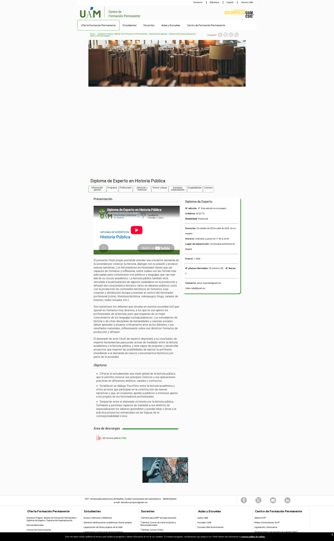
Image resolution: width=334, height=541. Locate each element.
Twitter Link (258, 500)
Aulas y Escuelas (170, 25)
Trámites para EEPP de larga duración (158, 518)
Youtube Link (273, 500)
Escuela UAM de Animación (210, 527)
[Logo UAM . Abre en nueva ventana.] (92, 18)
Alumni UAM (247, 2)
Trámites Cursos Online (151, 530)
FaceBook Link (244, 500)
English (230, 2)
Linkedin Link (287, 500)
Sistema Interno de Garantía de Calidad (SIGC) (276, 532)
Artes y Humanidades (100, 36)
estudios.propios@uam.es (134, 502)
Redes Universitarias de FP (267, 522)
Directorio (198, 2)
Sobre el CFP (260, 518)
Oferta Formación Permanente (98, 25)
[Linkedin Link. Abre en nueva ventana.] (231, 34)
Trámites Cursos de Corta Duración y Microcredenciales (158, 523)
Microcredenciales (35, 525)
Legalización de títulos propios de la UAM (103, 527)
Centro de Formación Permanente (206, 25)
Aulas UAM (202, 518)
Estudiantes (130, 25)
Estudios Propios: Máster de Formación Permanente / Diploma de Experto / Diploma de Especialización (147, 34)
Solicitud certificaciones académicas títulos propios (108, 522)
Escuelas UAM (204, 522)
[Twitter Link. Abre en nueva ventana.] (225, 34)
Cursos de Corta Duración (39, 530)
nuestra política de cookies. (253, 536)
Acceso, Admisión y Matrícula (98, 518)
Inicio (92, 34)
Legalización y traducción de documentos (103, 532)
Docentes (149, 25)
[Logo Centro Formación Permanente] (123, 18)
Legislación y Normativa (265, 527)
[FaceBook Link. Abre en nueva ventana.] (220, 34)
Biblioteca (215, 2)
